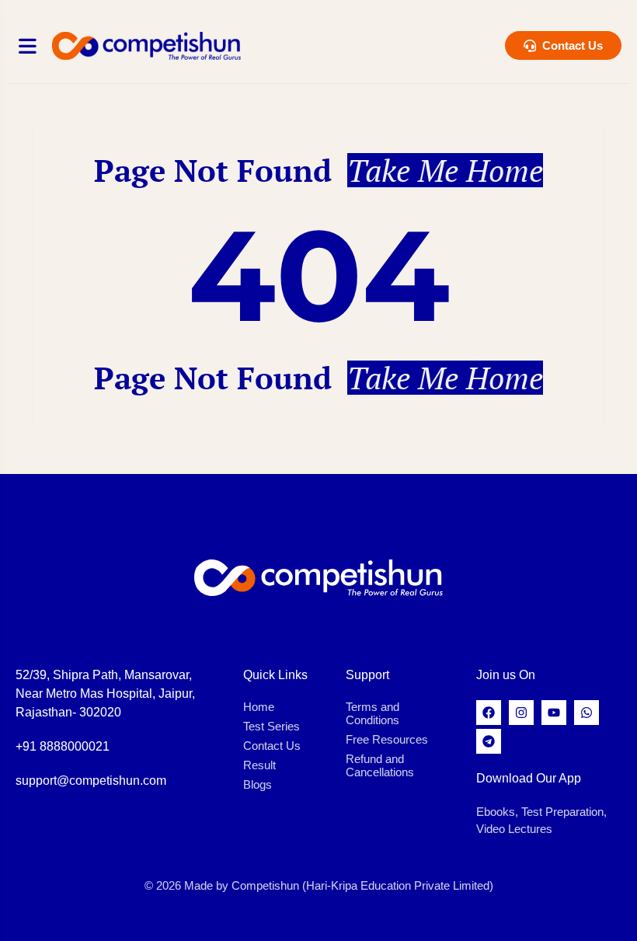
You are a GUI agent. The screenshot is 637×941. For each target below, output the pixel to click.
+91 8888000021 (63, 746)
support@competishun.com (91, 780)
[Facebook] (488, 712)
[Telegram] (488, 741)
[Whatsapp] (586, 712)
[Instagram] (521, 712)
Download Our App (528, 778)
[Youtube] (553, 712)
